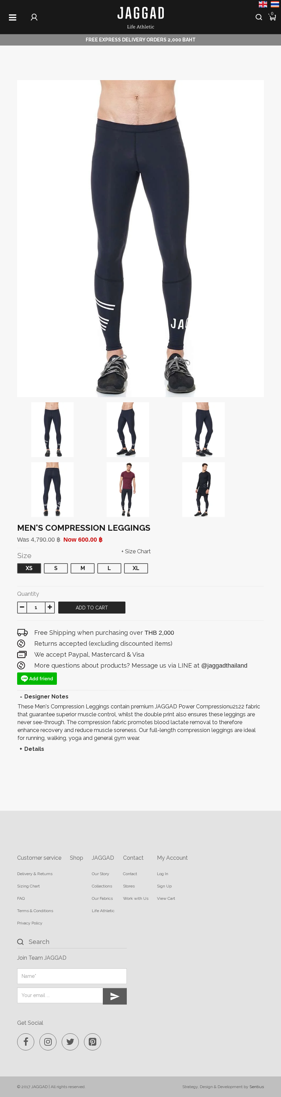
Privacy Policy (29, 923)
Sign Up (164, 886)
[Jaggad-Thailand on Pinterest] (92, 1041)
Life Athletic (103, 910)
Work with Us (135, 898)
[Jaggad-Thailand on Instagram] (48, 1041)
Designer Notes (46, 697)
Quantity (28, 594)
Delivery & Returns (34, 873)
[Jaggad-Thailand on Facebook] (25, 1041)
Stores (129, 886)
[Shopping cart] (272, 16)
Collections (102, 886)
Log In (162, 873)
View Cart (166, 898)
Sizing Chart (28, 886)
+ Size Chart (136, 551)
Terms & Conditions (35, 910)
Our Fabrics (102, 898)
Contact (130, 873)
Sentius (256, 1086)
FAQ (21, 898)
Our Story (100, 873)
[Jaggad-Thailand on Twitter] (70, 1041)
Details (34, 749)
